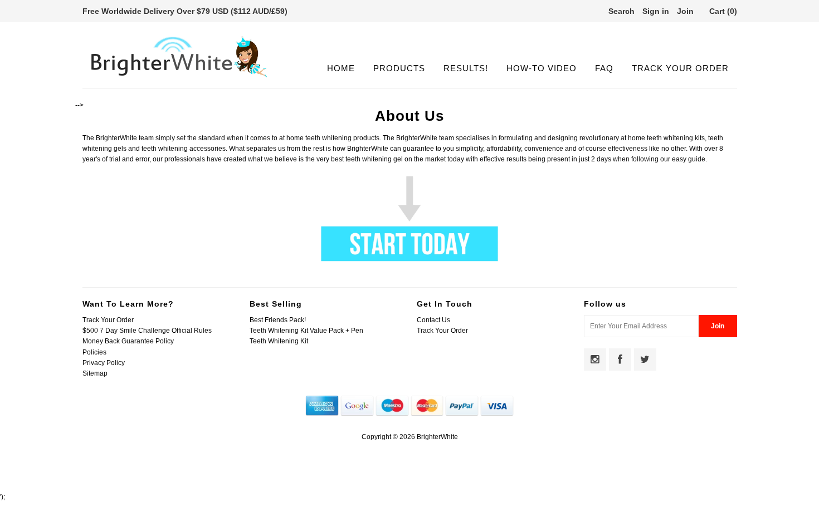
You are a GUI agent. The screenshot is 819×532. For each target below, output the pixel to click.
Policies (94, 352)
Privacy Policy (103, 363)
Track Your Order (680, 68)
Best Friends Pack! (278, 320)
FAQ (604, 68)
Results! (465, 68)
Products (399, 68)
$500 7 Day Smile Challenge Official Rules (147, 330)
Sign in (655, 11)
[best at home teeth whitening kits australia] (409, 259)
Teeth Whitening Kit (279, 341)
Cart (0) (723, 11)
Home (341, 68)
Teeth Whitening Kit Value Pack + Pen (306, 330)
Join (685, 11)
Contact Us (433, 320)
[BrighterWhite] (179, 77)
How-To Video (541, 68)
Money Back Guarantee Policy (128, 341)
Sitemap (95, 373)
